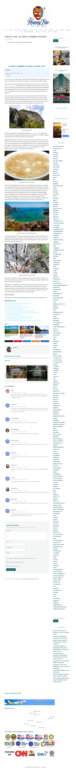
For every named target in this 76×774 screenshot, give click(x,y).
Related (8, 76)
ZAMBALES (56, 600)
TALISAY (55, 561)
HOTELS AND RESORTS (28, 31)
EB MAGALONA (57, 289)
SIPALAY (55, 528)
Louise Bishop (14, 418)
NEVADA (55, 430)
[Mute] (66, 102)
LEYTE (54, 374)
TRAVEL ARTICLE (57, 571)
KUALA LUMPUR (57, 356)
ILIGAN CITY (56, 331)
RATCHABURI (56, 488)
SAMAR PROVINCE (58, 507)
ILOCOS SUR (56, 335)
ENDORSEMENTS (57, 293)
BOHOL (55, 200)
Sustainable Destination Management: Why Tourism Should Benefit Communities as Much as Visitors (27, 716)
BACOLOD (55, 169)
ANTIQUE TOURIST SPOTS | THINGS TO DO (18, 307)
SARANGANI (56, 513)
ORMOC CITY (56, 449)
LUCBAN (55, 380)
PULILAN (55, 482)
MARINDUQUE (56, 405)
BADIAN (55, 171)
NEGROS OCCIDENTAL (59, 424)
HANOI (55, 316)
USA (54, 586)
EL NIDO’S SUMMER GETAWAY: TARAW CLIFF (14, 73)
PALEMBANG (56, 455)
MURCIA (55, 418)
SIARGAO (55, 517)
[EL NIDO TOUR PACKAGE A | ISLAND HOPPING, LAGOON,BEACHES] (42, 330)
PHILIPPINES (56, 470)
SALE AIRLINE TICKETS (59, 503)
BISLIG (54, 196)
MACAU (49, 31)
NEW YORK (56, 432)
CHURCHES (56, 268)
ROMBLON (55, 495)
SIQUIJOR (55, 530)
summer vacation (10, 85)
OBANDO (55, 445)
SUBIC (54, 538)
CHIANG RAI (56, 264)
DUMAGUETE (56, 287)
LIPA (54, 378)
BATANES (55, 192)
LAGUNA (55, 364)
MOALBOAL (56, 414)
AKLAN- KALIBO (57, 148)
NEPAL (54, 428)
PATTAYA (55, 466)
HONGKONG (56, 324)
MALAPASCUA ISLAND (59, 393)
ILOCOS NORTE (57, 333)
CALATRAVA (56, 225)
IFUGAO (55, 329)
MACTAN (55, 389)
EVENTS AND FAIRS (58, 297)
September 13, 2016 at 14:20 (17, 479)
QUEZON (55, 484)
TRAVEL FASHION (57, 578)
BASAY (55, 188)
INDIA (54, 339)
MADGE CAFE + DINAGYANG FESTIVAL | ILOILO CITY (20, 316)
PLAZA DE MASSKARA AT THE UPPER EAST (14, 723)
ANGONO (55, 154)
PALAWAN (55, 453)
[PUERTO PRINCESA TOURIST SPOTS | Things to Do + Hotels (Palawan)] (27, 330)
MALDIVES (55, 397)
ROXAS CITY (56, 497)
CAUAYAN (55, 256)
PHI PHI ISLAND (57, 468)
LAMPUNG (55, 368)
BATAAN (55, 190)
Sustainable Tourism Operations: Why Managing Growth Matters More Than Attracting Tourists (26, 718)
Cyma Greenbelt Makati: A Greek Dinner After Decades (17, 713)
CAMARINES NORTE (58, 229)
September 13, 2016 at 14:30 (17, 467)
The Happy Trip (38, 762)
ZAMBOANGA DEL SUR (59, 609)
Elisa (12, 390)
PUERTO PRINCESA (58, 480)
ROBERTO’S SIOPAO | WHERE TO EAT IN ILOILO (19, 318)
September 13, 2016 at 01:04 (17, 511)
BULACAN (55, 212)
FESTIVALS (43, 31)
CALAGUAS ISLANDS (58, 223)
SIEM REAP (56, 522)
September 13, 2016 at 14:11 (17, 501)
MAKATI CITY (56, 391)
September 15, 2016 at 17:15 (17, 406)
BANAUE (55, 181)
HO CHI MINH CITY (57, 322)
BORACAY (55, 206)
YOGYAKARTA (56, 598)
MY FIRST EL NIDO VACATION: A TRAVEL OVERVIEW (20, 311)
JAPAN (54, 347)
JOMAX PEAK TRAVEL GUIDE (14, 305)
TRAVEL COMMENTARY (59, 573)
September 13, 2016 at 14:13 (17, 490)
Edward (10, 39)
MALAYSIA (55, 395)
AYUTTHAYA (56, 167)
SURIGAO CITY (57, 542)
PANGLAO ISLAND (57, 463)
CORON (55, 275)
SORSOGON (56, 532)
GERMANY (55, 308)
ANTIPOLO (56, 156)
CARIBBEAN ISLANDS (58, 250)
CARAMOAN (56, 248)
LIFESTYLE (56, 376)
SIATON (55, 519)
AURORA (55, 163)
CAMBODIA (37, 31)
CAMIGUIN (55, 237)
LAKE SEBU (56, 366)
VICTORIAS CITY (57, 590)
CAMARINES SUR (57, 233)
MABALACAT (56, 383)
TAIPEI (54, 557)
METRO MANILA (57, 410)
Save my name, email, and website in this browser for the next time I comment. (22, 558)
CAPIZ (54, 246)
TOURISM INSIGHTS (58, 569)
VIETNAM (55, 592)
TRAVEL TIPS (56, 582)
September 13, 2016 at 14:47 (17, 431)
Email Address (9, 547)
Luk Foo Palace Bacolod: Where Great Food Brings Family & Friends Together (61, 679)
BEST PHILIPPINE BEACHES (14, 314)
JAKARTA (55, 345)
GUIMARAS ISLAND (58, 312)
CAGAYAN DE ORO (58, 221)
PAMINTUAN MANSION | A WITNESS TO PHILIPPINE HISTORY (23, 313)
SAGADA (55, 499)
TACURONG (56, 553)
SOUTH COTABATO (58, 534)
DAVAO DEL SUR (57, 283)
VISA (54, 596)
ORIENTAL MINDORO (58, 447)
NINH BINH (56, 436)
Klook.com (7, 360)
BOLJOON (55, 204)
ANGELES (55, 152)
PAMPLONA (56, 459)
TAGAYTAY (56, 555)
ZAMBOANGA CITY (58, 605)
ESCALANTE (56, 295)
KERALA (55, 353)
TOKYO (55, 567)
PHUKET (55, 472)
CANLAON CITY (57, 244)
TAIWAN (55, 559)
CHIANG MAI (56, 262)
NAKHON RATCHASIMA (59, 422)
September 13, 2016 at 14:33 (17, 442)
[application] (61, 88)
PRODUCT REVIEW (58, 476)
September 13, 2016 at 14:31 (17, 454)
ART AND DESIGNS (58, 161)
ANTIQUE (55, 158)
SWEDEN (55, 549)
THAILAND (56, 565)
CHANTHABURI (57, 260)
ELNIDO (55, 291)
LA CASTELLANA (57, 360)
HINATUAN (56, 318)
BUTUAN (55, 214)
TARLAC (55, 563)
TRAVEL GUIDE (57, 580)
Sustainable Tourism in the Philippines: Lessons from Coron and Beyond (61, 666)
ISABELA (55, 343)
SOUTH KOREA (57, 536)
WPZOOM (48, 767)
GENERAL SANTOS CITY (59, 304)
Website (8, 552)
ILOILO (54, 337)
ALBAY (55, 150)
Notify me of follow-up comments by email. (15, 562)
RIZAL (54, 490)
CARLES (55, 252)
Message (8, 530)
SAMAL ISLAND (57, 505)
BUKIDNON (56, 210)
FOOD (54, 302)
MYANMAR (56, 420)
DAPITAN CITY (56, 279)
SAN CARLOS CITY (58, 511)
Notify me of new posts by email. (13, 566)
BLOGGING (56, 198)
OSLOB (55, 451)
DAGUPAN (55, 277)
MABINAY (55, 385)
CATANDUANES (57, 254)
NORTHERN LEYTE (58, 443)
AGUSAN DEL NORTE (58, 146)
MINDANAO (56, 412)
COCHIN (55, 273)
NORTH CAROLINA (58, 439)
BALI (54, 179)
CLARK (55, 270)
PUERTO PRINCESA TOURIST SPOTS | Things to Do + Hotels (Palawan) (26, 336)
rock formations (33, 133)
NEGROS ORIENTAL (58, 426)
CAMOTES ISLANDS (58, 239)
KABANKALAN (56, 349)
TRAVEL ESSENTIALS (58, 575)
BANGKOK (55, 183)
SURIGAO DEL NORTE (58, 544)
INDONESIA (56, 341)
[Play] (54, 102)
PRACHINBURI (56, 474)
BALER (55, 177)
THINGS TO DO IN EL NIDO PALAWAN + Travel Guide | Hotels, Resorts (24, 320)
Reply (25, 392)
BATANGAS (56, 194)
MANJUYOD (56, 403)
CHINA (21, 31)
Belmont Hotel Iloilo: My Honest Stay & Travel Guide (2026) (18, 725)
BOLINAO (55, 202)
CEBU (54, 258)
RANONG (55, 486)
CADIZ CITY (56, 219)
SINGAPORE (54, 31)
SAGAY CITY (56, 501)
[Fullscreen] (68, 102)
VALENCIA (55, 588)
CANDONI (55, 241)
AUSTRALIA (56, 165)
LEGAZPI (55, 372)
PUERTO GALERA (57, 478)
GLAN (54, 310)
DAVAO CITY (56, 281)
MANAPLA (55, 401)
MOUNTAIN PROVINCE (59, 416)
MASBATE (55, 407)
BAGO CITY (56, 173)
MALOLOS (55, 399)
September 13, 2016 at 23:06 (17, 420)
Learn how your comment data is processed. (30, 578)
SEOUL (55, 515)
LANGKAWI (56, 370)
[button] (61, 88)
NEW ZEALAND (57, 434)
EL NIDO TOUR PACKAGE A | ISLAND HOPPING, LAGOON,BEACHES (41, 336)
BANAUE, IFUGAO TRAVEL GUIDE (15, 309)
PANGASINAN (56, 461)
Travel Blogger (15, 429)
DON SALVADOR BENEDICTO (60, 285)
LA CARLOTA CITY (57, 358)
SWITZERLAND (57, 551)
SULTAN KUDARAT (58, 540)
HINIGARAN (56, 320)
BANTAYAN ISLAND (58, 185)
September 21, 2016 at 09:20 (17, 392)
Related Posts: (8, 74)
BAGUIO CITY (56, 175)
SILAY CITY (56, 524)
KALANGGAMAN (57, 351)
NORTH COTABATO (58, 441)
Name (7, 542)
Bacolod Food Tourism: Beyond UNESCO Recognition (16, 720)
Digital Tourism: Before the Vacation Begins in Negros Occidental (60, 642)
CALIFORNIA (56, 227)
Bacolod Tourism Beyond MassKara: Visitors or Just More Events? (61, 632)
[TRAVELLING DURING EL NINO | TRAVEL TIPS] (12, 330)
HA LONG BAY (56, 314)
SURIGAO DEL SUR (58, 546)
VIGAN (54, 594)
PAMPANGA (56, 457)
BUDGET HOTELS (57, 208)
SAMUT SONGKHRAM (58, 509)
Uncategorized (57, 584)
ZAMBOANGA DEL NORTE (59, 607)
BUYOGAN (55, 217)
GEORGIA (55, 306)
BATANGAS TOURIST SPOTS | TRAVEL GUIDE (18, 303)
